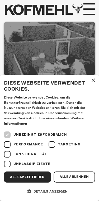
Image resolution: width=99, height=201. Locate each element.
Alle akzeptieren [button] (27, 177)
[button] (49, 191)
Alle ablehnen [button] (74, 177)
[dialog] (49, 138)
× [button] (93, 80)
